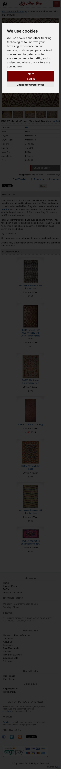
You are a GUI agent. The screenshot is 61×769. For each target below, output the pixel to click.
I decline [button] (30, 78)
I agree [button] (30, 73)
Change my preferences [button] (30, 84)
